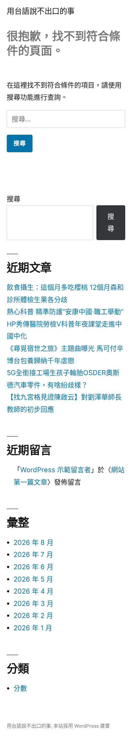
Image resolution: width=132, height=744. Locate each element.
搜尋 (13, 199)
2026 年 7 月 (33, 554)
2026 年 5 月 (33, 579)
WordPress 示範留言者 (55, 470)
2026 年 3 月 (33, 603)
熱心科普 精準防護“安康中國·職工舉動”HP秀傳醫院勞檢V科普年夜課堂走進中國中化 (65, 324)
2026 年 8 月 (33, 542)
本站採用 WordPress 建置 (81, 726)
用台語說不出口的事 (41, 11)
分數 (20, 688)
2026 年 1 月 (33, 628)
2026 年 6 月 (33, 567)
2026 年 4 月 (33, 591)
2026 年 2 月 (33, 615)
